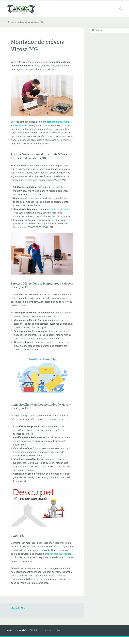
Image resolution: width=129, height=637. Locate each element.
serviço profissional (58, 209)
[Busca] (118, 6)
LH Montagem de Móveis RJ (15, 630)
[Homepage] (21, 9)
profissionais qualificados (57, 553)
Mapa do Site (18, 608)
